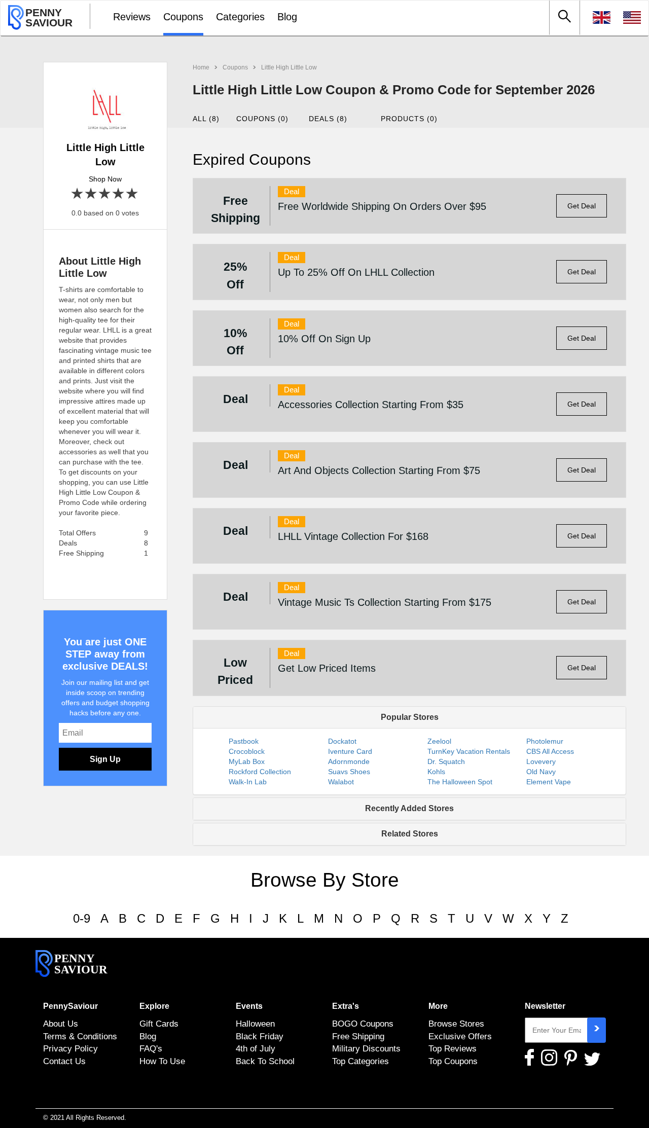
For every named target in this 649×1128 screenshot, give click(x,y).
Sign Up (105, 759)
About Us (60, 1023)
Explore (154, 1006)
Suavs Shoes (349, 772)
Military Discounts (366, 1048)
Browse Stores (456, 1023)
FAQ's (150, 1048)
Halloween (255, 1023)
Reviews (132, 16)
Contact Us (64, 1061)
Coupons (183, 16)
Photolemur (544, 741)
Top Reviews (452, 1048)
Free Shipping (358, 1036)
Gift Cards (158, 1023)
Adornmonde (349, 761)
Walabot (341, 782)
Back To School (265, 1061)
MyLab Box (247, 761)
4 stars (119, 194)
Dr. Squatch (446, 761)
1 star (78, 194)
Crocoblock (247, 751)
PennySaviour (70, 1006)
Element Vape (548, 782)
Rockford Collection (260, 772)
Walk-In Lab (248, 782)
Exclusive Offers (460, 1036)
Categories (240, 16)
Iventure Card (350, 751)
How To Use (162, 1061)
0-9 (81, 918)
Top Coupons (453, 1061)
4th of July (255, 1048)
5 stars (132, 194)
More (438, 1006)
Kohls (436, 772)
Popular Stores (410, 717)
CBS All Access (550, 751)
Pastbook (244, 741)
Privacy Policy (70, 1048)
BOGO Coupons (362, 1023)
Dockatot (342, 741)
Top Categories (360, 1061)
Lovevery (541, 761)
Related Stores (409, 833)
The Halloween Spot (459, 782)
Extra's (345, 1006)
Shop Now (105, 179)
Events (249, 1006)
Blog (287, 16)
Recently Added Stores (409, 808)
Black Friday (259, 1036)
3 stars (105, 194)
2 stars (91, 194)
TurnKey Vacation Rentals (468, 751)
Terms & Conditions (80, 1036)
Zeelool (439, 741)
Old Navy (541, 772)
